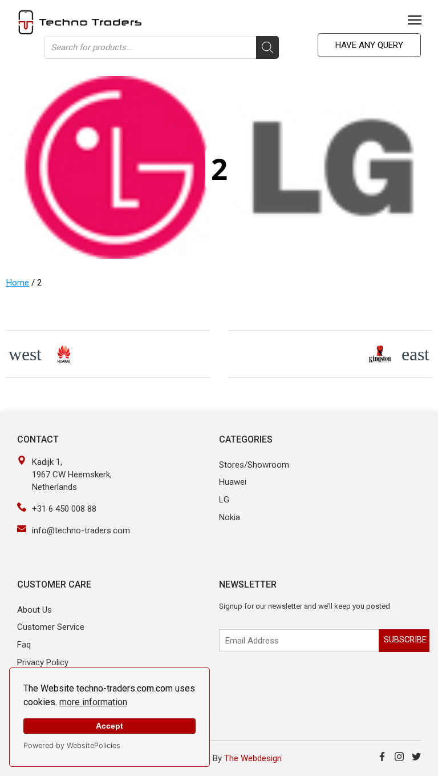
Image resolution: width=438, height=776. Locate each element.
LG (224, 499)
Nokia (229, 517)
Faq (24, 645)
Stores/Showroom (254, 465)
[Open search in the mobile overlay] (161, 47)
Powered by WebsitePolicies (71, 745)
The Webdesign (253, 758)
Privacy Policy (42, 662)
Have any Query (369, 45)
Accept (109, 725)
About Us (34, 610)
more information (93, 702)
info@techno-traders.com (81, 530)
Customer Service (50, 627)
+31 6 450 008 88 (64, 509)
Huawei (232, 482)
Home (17, 283)
